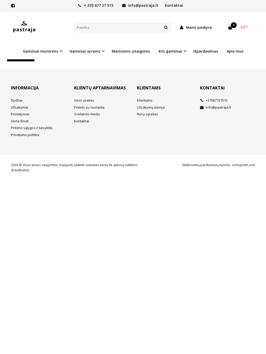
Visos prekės (84, 100)
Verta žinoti (20, 121)
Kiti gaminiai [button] (170, 51)
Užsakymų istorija (151, 107)
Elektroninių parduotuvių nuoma (206, 165)
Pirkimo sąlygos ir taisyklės (32, 127)
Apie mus (235, 51)
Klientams (149, 88)
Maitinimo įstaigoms (131, 51)
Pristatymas (20, 114)
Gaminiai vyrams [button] (85, 51)
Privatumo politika (25, 134)
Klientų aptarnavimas (100, 88)
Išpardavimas (206, 51)
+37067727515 (216, 100)
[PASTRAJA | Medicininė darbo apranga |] (38, 27)
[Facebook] (13, 6)
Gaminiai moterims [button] (40, 51)
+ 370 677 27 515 (98, 5)
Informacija (25, 88)
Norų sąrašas (147, 114)
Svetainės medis (87, 114)
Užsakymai (19, 107)
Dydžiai (16, 100)
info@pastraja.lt (142, 5)
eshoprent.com (243, 165)
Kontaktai (174, 5)
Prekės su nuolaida (89, 107)
